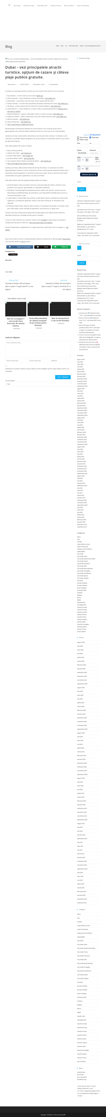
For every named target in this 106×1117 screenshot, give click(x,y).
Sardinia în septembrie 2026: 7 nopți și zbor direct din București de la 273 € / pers (88, 203)
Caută (79, 255)
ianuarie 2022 (81, 483)
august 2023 (81, 447)
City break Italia (82, 566)
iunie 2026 (80, 364)
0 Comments (53, 84)
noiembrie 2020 (82, 500)
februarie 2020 (81, 520)
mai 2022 (80, 481)
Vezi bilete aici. (50, 98)
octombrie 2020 (82, 503)
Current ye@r (10, 381)
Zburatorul (66, 239)
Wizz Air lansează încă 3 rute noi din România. (60, 319)
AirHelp (43, 220)
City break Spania (82, 576)
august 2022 (81, 476)
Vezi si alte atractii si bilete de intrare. (20, 124)
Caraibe (79, 542)
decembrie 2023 (82, 437)
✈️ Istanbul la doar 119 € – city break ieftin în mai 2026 (90, 320)
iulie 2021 (80, 488)
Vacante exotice (82, 612)
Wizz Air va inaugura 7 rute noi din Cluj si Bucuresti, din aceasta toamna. (15, 322)
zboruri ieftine (81, 631)
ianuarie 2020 (81, 522)
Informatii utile (38, 84)
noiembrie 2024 (82, 410)
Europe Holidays (82, 583)
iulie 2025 (80, 391)
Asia (78, 539)
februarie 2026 (81, 374)
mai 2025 (80, 396)
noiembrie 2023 (82, 439)
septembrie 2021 (82, 485)
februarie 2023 (81, 461)
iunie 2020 (80, 510)
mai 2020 (80, 512)
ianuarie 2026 (81, 376)
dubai (10, 272)
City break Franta (82, 561)
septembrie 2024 (82, 415)
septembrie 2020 (82, 505)
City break (80, 554)
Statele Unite (81, 602)
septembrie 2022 (82, 473)
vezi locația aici (26, 153)
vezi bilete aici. (25, 119)
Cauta (79, 182)
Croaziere (80, 581)
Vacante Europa (82, 610)
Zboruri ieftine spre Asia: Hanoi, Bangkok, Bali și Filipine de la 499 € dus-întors (87, 218)
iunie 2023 (80, 452)
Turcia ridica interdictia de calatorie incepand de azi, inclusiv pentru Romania (38, 321)
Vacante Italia (81, 622)
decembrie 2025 (82, 379)
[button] (9, 5)
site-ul (23, 241)
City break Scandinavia (84, 573)
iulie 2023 (80, 449)
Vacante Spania (82, 627)
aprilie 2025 (80, 398)
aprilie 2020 (80, 515)
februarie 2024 (81, 432)
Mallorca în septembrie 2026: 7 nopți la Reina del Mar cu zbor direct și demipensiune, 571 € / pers (89, 226)
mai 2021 (80, 493)
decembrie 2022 (82, 466)
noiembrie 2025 (82, 381)
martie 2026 (80, 371)
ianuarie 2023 (81, 464)
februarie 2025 (81, 403)
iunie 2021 (80, 490)
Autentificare (81, 1072)
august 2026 (81, 359)
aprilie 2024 (80, 427)
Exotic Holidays (82, 588)
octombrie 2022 (82, 471)
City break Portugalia (83, 571)
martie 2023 (80, 459)
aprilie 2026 (80, 369)
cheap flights (81, 551)
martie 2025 (80, 401)
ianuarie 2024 (81, 435)
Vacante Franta (81, 614)
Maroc (79, 597)
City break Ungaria (82, 578)
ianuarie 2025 (81, 406)
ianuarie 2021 (81, 498)
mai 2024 (80, 425)
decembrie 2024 (82, 408)
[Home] (53, 46)
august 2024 (81, 418)
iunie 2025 (80, 393)
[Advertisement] (54, 25)
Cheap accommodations (84, 549)
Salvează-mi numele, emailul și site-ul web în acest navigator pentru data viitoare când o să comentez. (37, 370)
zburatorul (12, 84)
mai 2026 (80, 367)
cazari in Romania (82, 547)
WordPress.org (81, 1079)
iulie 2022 (80, 478)
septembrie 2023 (82, 444)
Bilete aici (39, 96)
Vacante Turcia (81, 629)
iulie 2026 (80, 362)
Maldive (79, 595)
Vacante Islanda (82, 619)
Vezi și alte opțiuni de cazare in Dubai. (20, 164)
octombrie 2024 (82, 413)
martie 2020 (80, 517)
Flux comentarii (82, 1077)
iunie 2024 (80, 422)
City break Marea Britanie (85, 568)
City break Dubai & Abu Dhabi (86, 559)
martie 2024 (80, 430)
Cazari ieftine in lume (83, 544)
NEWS (79, 600)
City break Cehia (82, 556)
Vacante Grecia (81, 617)
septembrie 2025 (82, 386)
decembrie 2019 (82, 524)
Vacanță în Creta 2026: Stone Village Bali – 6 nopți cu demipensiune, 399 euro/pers (90, 337)
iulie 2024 (80, 420)
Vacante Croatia (82, 607)
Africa (79, 537)
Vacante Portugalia (83, 624)
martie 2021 (80, 495)
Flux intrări (80, 1074)
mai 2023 (80, 454)
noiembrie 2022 (82, 469)
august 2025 (81, 388)
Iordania (79, 593)
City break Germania (83, 564)
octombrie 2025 (82, 384)
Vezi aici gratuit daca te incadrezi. (41, 223)
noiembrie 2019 (82, 527)
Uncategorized (81, 605)
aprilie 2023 (80, 456)
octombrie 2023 (82, 442)
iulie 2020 (80, 507)
